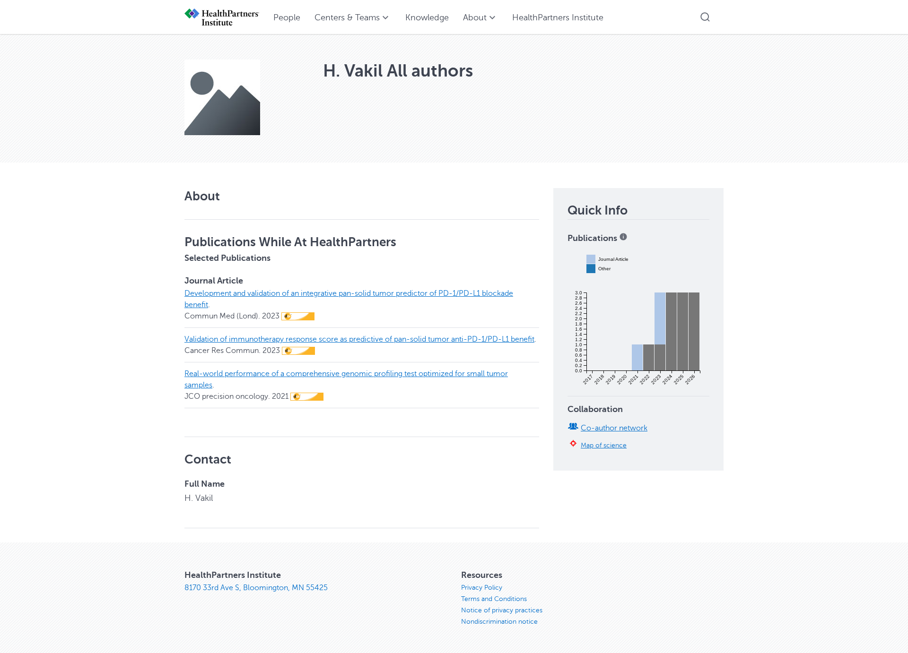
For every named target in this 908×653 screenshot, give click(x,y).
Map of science (604, 445)
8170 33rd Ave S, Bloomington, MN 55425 (256, 588)
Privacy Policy (481, 587)
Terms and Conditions (494, 598)
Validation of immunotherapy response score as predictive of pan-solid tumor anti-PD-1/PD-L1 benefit (359, 339)
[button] (705, 17)
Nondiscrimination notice (499, 621)
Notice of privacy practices (501, 610)
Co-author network (614, 428)
